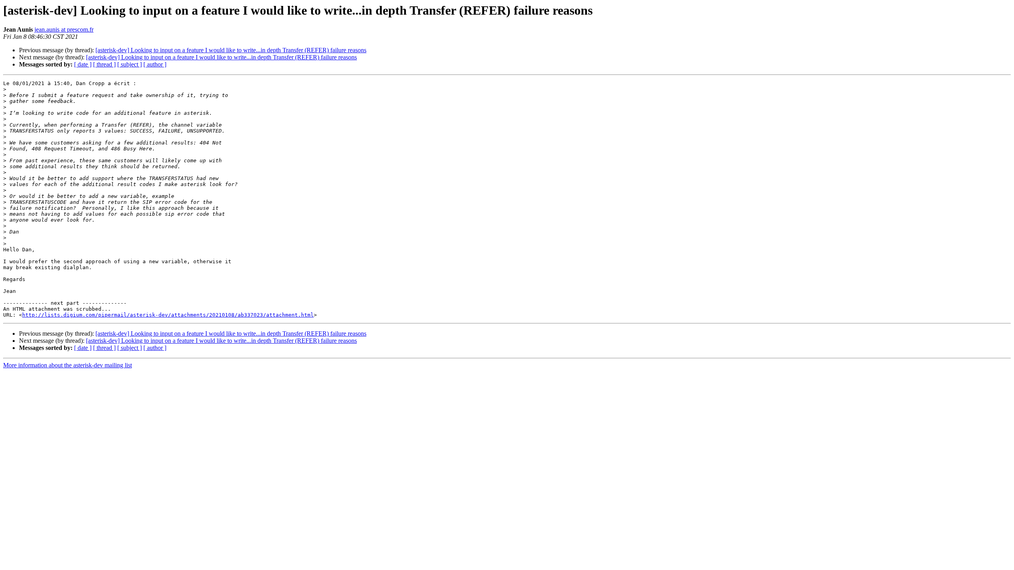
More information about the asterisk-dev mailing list (67, 365)
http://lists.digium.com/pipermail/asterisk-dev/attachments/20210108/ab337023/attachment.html (168, 315)
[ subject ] (129, 64)
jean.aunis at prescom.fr (63, 29)
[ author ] (154, 64)
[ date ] (82, 64)
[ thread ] (104, 64)
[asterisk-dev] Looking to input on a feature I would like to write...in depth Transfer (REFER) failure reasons (230, 50)
